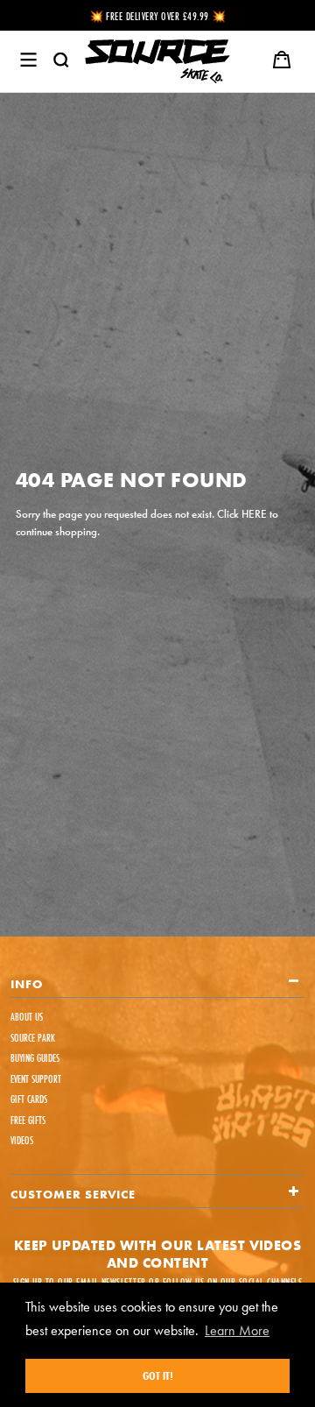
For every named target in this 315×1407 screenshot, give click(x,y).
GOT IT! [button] (158, 1375)
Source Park (32, 1037)
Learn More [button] (237, 1330)
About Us (26, 1016)
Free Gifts (28, 1120)
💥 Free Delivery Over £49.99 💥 (158, 16)
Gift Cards (28, 1099)
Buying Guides (35, 1057)
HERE (254, 513)
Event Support (35, 1078)
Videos (21, 1140)
